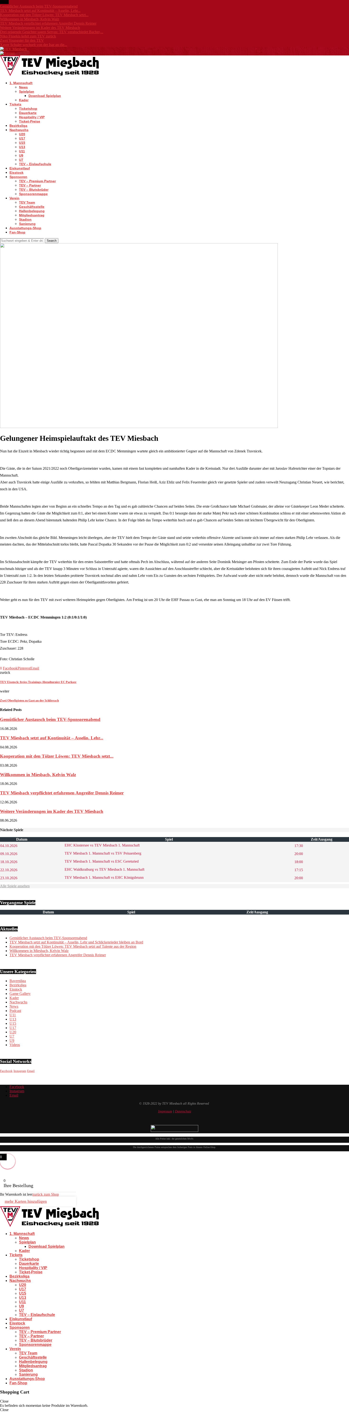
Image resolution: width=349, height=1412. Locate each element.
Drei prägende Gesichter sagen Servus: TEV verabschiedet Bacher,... (51, 32)
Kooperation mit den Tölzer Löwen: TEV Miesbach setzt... (44, 15)
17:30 (298, 846)
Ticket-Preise (29, 121)
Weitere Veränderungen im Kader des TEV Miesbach (40, 28)
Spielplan (26, 91)
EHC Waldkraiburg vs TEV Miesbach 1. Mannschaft (104, 869)
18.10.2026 (8, 862)
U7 (21, 160)
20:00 (298, 854)
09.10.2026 (8, 854)
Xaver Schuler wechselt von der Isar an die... (33, 45)
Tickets (15, 104)
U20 (22, 134)
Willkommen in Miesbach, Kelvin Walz (29, 19)
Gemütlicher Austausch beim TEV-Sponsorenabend (39, 6)
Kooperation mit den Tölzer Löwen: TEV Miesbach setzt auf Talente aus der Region (72, 946)
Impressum (165, 1111)
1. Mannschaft (21, 83)
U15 (22, 143)
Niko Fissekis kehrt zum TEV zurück (28, 36)
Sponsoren (18, 177)
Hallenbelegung (32, 211)
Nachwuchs (18, 130)
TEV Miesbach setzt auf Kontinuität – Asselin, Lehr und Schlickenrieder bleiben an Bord (76, 942)
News (23, 87)
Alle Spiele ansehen (15, 886)
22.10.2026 (8, 870)
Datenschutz (183, 1111)
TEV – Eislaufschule (35, 164)
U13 (22, 147)
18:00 (298, 862)
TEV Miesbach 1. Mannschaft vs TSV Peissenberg (102, 853)
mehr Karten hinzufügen (26, 1201)
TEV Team (27, 202)
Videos (14, 1045)
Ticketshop (28, 108)
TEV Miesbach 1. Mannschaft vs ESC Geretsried (101, 861)
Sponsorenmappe (33, 194)
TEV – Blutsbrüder (33, 189)
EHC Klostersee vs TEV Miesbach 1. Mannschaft (102, 845)
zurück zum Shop (46, 1194)
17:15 (298, 870)
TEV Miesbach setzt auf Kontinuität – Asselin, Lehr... (40, 11)
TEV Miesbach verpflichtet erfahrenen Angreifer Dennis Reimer (48, 23)
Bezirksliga (18, 126)
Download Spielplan (44, 96)
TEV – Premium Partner (37, 181)
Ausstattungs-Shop (25, 228)
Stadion (25, 219)
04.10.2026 (8, 846)
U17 (22, 138)
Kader (23, 100)
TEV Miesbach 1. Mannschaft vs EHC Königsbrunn (104, 877)
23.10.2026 (8, 878)
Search (52, 240)
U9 (21, 155)
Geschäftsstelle (31, 207)
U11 (22, 151)
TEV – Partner (30, 185)
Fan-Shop (17, 232)
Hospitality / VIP (32, 117)
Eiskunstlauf (19, 168)
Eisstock (16, 172)
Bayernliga (17, 981)
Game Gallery (20, 994)
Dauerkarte (28, 113)
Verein (14, 198)
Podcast (15, 1011)
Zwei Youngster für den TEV (22, 40)
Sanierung (27, 224)
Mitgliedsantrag (31, 215)
